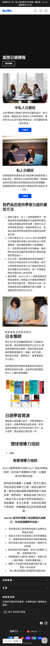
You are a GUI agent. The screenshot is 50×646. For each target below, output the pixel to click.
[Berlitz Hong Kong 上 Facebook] (41, 623)
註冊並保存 (9, 597)
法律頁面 (7, 580)
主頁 (5, 588)
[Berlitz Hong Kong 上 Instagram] (46, 623)
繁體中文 (14, 631)
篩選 (11, 453)
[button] (12, 641)
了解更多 (25, 130)
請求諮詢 (8, 63)
